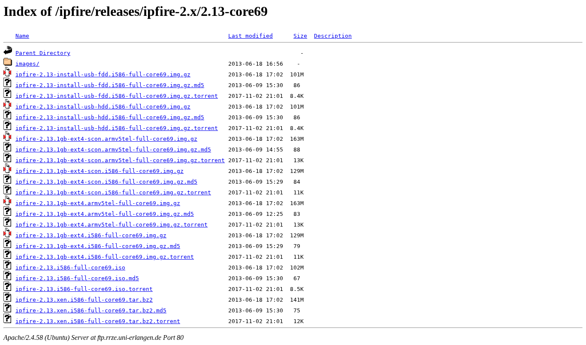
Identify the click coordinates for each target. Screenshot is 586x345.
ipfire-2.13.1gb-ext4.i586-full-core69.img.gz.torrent (104, 257)
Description (333, 36)
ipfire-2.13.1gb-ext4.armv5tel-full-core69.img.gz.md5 (104, 214)
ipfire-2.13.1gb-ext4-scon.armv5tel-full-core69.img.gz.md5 (113, 149)
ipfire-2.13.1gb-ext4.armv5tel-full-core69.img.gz (97, 203)
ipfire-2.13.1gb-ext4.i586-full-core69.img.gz (90, 235)
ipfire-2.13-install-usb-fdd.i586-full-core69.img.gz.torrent (116, 96)
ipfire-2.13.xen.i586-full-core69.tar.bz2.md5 (90, 310)
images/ (27, 64)
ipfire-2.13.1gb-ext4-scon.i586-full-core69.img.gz (99, 171)
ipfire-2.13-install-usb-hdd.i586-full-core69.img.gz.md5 (109, 117)
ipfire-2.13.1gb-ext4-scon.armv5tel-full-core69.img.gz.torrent (120, 160)
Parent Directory (42, 53)
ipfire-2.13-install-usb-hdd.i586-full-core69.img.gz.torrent (116, 128)
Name (22, 36)
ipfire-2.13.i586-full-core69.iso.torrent (84, 289)
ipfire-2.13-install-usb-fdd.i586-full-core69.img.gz (102, 74)
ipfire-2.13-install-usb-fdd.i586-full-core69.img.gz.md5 (109, 85)
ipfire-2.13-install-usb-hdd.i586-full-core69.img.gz (102, 106)
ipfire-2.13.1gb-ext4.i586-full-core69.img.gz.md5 (97, 246)
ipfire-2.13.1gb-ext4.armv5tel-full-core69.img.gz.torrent (111, 224)
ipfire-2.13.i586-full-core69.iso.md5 (77, 278)
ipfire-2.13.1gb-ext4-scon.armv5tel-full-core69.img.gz (106, 139)
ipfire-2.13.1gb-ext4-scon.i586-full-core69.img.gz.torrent (113, 192)
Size (300, 36)
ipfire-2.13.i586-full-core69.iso (70, 267)
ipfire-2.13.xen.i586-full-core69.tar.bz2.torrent (97, 321)
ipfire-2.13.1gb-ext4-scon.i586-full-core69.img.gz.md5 (106, 182)
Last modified (250, 36)
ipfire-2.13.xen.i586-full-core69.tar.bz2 (84, 300)
